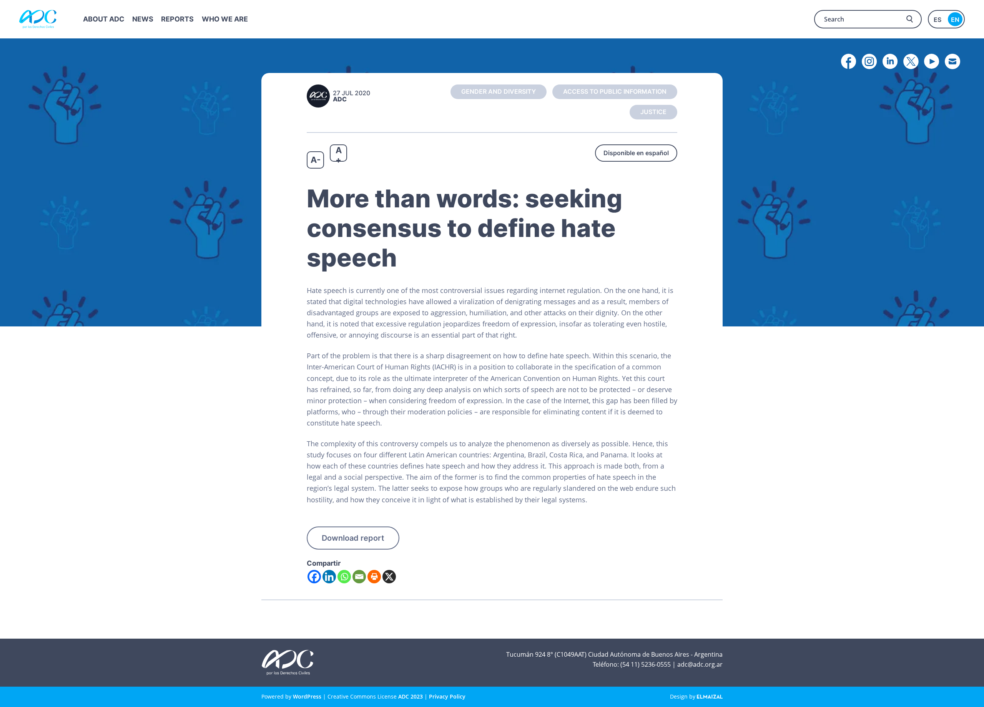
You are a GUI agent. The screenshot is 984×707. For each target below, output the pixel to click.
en (955, 19)
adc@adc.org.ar (700, 664)
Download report (353, 538)
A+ (339, 153)
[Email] (359, 576)
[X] (389, 576)
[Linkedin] (329, 576)
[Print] (374, 576)
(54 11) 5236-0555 (645, 664)
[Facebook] (314, 576)
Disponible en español (636, 153)
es (937, 19)
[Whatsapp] (344, 576)
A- (316, 160)
